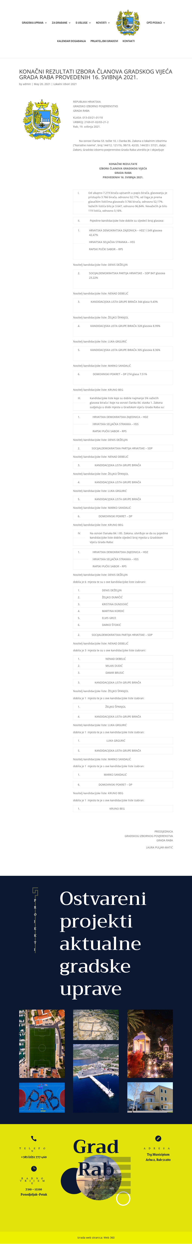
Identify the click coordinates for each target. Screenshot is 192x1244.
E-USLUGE (82, 23)
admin (27, 84)
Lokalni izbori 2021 (65, 84)
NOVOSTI (101, 23)
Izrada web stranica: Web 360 (96, 1237)
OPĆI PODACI (154, 23)
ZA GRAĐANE (59, 23)
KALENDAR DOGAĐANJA (71, 41)
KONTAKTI (129, 41)
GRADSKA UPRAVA (33, 23)
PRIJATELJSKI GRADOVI (104, 41)
